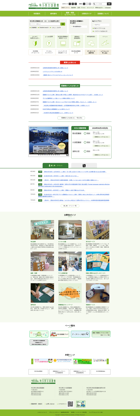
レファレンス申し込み (105, 52)
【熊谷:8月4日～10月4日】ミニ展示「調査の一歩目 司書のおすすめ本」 (64, 190)
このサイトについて (42, 412)
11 (57, 154)
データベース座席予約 (91, 52)
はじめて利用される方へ (34, 37)
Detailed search (44, 27)
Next (108, 361)
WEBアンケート (65, 7)
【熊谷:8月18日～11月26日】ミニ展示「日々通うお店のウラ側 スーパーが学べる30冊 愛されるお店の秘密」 (75, 171)
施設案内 (73, 7)
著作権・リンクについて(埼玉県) (79, 412)
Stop (67, 155)
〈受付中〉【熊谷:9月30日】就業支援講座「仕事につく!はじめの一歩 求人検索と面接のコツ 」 (71, 180)
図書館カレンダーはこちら (101, 136)
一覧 (70, 205)
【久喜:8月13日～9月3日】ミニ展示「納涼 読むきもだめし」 (61, 176)
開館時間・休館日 (36, 404)
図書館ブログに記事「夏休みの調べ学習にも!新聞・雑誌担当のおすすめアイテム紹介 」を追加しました (73, 94)
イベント (105, 36)
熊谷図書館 (76, 133)
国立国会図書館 (38, 371)
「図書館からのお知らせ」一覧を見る (71, 117)
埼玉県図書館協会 (100, 371)
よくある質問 (49, 36)
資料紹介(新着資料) (77, 37)
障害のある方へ (99, 7)
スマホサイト (62, 404)
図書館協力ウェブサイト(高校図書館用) (80, 372)
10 (55, 154)
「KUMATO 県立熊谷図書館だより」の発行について (58, 112)
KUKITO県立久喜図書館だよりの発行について (56, 109)
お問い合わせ (50, 404)
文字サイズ (65, 4)
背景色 (81, 4)
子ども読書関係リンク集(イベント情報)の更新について (59, 98)
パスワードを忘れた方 (100, 31)
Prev (32, 361)
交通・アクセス (81, 7)
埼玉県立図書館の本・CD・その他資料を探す (45, 21)
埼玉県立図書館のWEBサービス (63, 37)
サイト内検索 (94, 4)
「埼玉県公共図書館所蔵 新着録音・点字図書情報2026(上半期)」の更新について (66, 105)
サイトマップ (90, 7)
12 (59, 154)
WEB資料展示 (91, 36)
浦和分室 (76, 151)
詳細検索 (34, 27)
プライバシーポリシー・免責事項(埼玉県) (59, 412)
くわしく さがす (56, 27)
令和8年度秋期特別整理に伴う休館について (55, 68)
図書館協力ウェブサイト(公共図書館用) (59, 372)
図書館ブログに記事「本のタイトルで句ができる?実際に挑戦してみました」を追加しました (70, 102)
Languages (108, 7)
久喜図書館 (76, 142)
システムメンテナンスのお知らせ (52, 71)
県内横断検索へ (77, 26)
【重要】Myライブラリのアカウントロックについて (58, 75)
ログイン (97, 24)
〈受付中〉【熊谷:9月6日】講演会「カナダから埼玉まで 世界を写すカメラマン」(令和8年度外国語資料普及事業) (76, 200)
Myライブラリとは (99, 28)
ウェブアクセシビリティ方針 (96, 412)
